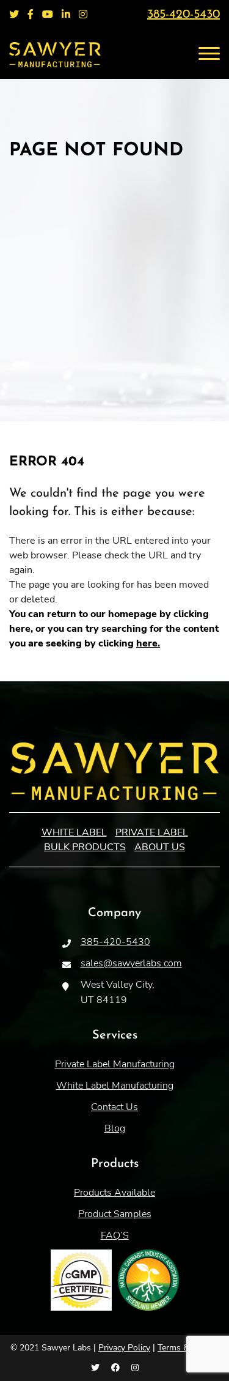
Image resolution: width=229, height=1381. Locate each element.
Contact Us (114, 1107)
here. (148, 643)
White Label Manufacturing (114, 1085)
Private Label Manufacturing (115, 1064)
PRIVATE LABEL (151, 832)
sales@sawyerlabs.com (131, 963)
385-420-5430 (183, 15)
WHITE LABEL (74, 832)
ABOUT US (159, 847)
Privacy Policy (124, 1347)
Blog (114, 1128)
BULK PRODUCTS (85, 847)
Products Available (114, 1192)
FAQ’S (115, 1235)
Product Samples (114, 1214)
